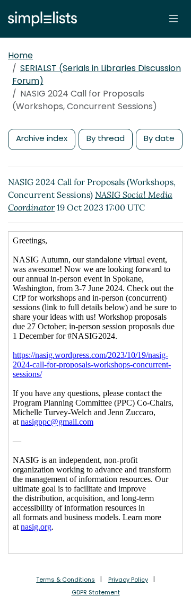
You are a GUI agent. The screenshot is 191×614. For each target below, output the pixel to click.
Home (20, 55)
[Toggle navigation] (173, 18)
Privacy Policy (128, 579)
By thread (105, 138)
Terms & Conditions (65, 579)
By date (159, 138)
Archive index (41, 138)
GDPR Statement (96, 592)
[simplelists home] (40, 19)
